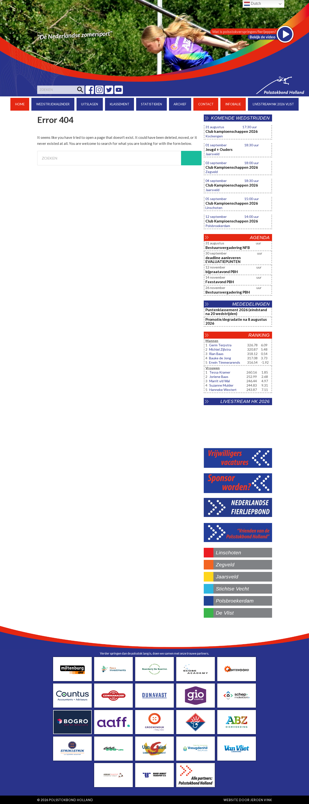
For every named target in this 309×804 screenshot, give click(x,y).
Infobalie (233, 104)
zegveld (225, 564)
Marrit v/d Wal (219, 381)
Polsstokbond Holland (71, 800)
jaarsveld (227, 576)
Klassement (119, 104)
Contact (206, 104)
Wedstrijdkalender (53, 104)
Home (20, 104)
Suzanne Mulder (221, 385)
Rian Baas (216, 354)
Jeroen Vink (261, 800)
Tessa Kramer (219, 372)
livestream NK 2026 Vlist (273, 104)
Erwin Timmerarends (224, 362)
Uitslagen (89, 104)
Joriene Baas (218, 377)
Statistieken (151, 104)
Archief (180, 104)
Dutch (255, 3)
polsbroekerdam (235, 600)
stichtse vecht (232, 588)
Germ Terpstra (220, 345)
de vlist (225, 613)
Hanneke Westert (223, 390)
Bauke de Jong (220, 358)
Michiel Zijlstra (220, 349)
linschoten (228, 552)
